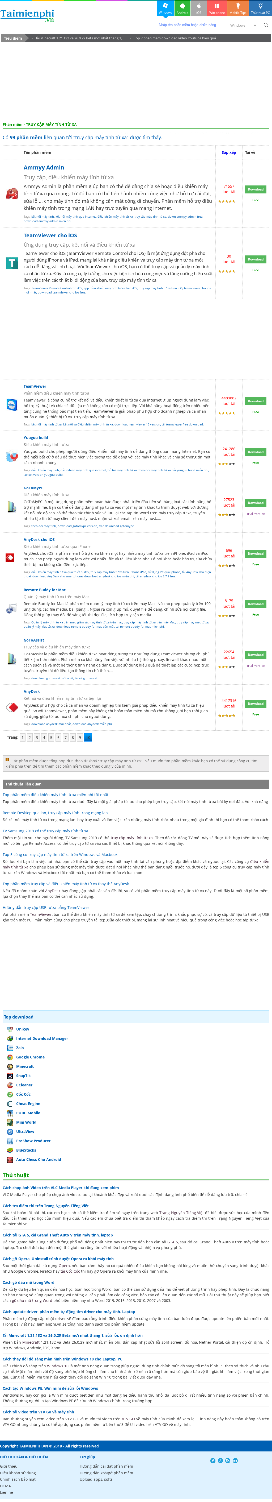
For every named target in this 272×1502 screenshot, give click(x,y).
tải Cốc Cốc (70, 1271)
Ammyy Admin (44, 167)
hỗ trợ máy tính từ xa (122, 470)
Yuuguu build (36, 437)
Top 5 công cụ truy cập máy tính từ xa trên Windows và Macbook (60, 854)
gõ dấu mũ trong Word (32, 1300)
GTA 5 (172, 1241)
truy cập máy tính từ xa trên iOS (160, 288)
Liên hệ (6, 1492)
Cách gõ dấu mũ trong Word (28, 1282)
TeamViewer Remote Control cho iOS (56, 288)
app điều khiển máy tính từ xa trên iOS (110, 288)
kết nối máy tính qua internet (76, 216)
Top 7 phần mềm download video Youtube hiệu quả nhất (173, 39)
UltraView (25, 1131)
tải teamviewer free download (182, 424)
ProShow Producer (33, 1140)
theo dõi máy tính (43, 526)
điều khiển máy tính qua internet (83, 470)
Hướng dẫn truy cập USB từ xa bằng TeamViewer (46, 907)
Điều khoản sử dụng (18, 1472)
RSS (227, 1460)
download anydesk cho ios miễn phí (109, 576)
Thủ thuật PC (260, 12)
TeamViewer (97, 266)
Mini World (26, 1122)
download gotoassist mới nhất (52, 678)
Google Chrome (30, 1057)
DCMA (5, 1485)
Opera (64, 1265)
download (27, 15)
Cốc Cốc (23, 1094)
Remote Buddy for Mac (45, 589)
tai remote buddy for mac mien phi (140, 626)
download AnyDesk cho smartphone (57, 576)
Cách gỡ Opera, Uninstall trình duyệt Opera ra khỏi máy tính (58, 1258)
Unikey (22, 1029)
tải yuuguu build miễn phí (190, 470)
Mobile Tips (238, 12)
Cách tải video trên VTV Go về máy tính (38, 1411)
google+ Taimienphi (220, 1460)
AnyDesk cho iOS (39, 539)
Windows (165, 12)
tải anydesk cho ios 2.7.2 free (155, 576)
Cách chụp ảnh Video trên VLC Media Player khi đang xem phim (61, 1187)
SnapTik (23, 1075)
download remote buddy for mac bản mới (85, 626)
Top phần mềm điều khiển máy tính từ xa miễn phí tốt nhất (55, 794)
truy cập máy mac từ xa (193, 622)
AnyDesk (32, 691)
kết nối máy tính (42, 216)
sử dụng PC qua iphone (164, 572)
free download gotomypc (116, 526)
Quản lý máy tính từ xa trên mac (53, 622)
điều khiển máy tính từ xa (115, 216)
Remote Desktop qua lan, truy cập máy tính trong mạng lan (55, 812)
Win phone (217, 12)
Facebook (212, 1460)
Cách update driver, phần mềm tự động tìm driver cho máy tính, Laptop (69, 1311)
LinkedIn (235, 1460)
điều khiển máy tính (45, 470)
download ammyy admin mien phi (47, 221)
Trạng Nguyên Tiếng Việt (181, 1212)
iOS (198, 12)
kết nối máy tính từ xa (46, 424)
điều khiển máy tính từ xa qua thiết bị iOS (60, 572)
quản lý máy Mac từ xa (39, 626)
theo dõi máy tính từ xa (154, 470)
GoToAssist (34, 640)
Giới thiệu (9, 1466)
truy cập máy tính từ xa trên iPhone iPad (118, 572)
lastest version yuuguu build (43, 475)
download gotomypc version (77, 526)
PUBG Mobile (28, 1112)
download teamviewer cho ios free (61, 292)
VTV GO (128, 1418)
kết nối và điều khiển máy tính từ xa (88, 424)
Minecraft (25, 1066)
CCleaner (24, 1084)
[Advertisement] (136, 82)
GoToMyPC (34, 487)
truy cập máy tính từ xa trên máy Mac (149, 622)
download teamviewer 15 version (137, 424)
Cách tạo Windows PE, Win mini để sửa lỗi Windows (50, 1388)
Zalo (20, 1047)
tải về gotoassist (86, 678)
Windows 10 (58, 1365)
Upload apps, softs (96, 1479)
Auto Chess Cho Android (38, 1159)
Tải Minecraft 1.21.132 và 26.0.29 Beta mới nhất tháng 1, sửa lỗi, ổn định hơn (77, 39)
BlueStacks (26, 1150)
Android (182, 12)
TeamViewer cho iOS (50, 235)
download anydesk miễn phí (92, 724)
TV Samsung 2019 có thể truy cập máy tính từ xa (45, 830)
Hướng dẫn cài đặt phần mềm (106, 1466)
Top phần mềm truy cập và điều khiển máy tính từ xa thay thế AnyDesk (66, 883)
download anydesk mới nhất (51, 724)
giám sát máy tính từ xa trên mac (99, 622)
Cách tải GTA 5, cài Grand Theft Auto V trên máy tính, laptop (58, 1235)
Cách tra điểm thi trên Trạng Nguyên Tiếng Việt (46, 1205)
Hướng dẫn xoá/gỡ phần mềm (106, 1472)
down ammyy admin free (185, 216)
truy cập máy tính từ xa (150, 216)
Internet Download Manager (42, 1038)
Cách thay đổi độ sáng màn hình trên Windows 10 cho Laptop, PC (62, 1359)
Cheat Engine (28, 1103)
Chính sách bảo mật (18, 1479)
